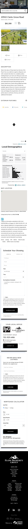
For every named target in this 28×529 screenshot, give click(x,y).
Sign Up (16, 503)
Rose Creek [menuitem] (9, 487)
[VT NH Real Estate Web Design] (14, 523)
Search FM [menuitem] (14, 472)
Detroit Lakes (21, 239)
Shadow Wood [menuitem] (18, 487)
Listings (7, 239)
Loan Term (5, 405)
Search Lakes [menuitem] (14, 470)
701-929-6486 (9, 337)
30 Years (6, 408)
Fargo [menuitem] (9, 483)
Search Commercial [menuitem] (14, 469)
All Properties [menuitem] (18, 490)
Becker (15, 239)
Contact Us (8, 254)
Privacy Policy (19, 381)
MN (11, 239)
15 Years (11, 408)
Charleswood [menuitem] (18, 484)
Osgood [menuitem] (9, 486)
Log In (12, 503)
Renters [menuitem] (14, 475)
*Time (4, 274)
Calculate (10, 431)
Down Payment (6, 417)
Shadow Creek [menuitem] (18, 486)
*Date (4, 268)
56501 (4, 241)
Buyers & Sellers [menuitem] (14, 473)
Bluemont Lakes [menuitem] (18, 483)
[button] (25, 11)
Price (4, 412)
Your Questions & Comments (9, 280)
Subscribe (10, 387)
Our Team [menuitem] (14, 476)
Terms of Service (6, 316)
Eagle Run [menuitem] (10, 484)
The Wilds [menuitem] (10, 490)
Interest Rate (5, 423)
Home (2, 239)
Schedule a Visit (19, 254)
